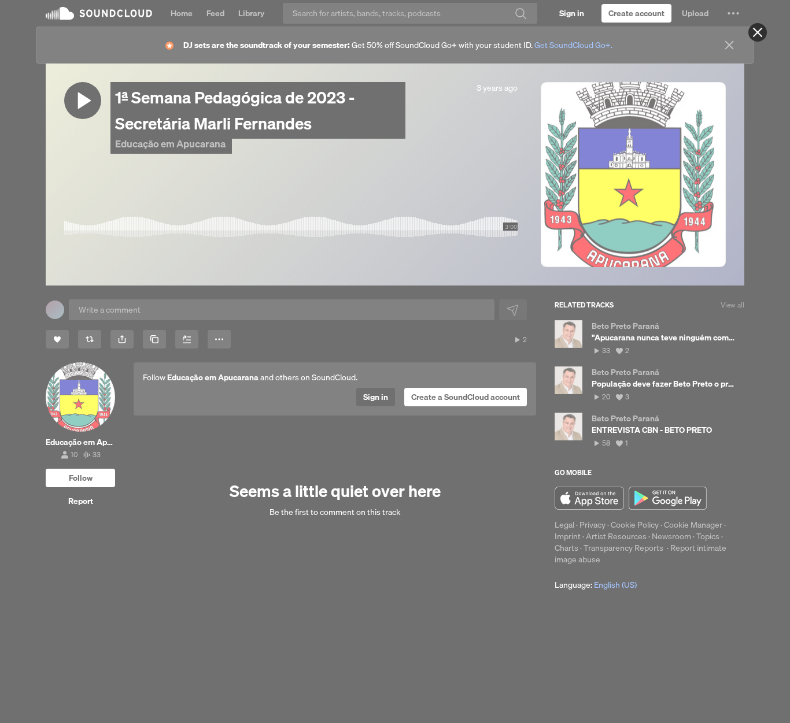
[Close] (757, 32)
